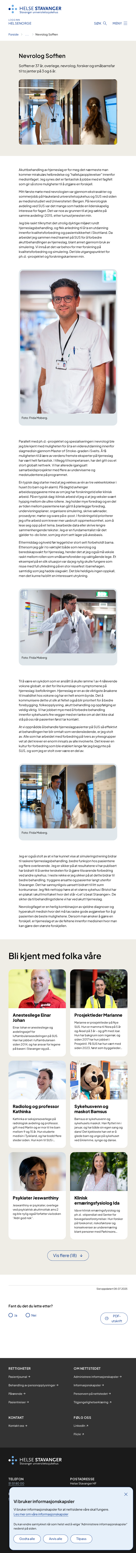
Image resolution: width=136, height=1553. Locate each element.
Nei (33, 1315)
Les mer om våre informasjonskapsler (41, 1514)
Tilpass (81, 1539)
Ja (15, 1315)
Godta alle (27, 1539)
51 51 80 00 (16, 1483)
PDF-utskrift (117, 1318)
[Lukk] (126, 1494)
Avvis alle (55, 1539)
